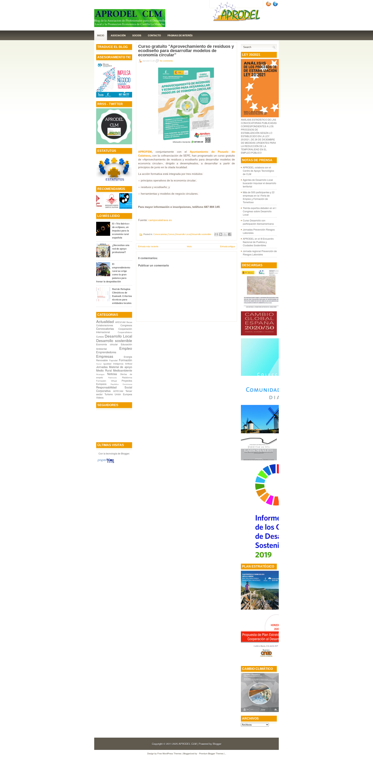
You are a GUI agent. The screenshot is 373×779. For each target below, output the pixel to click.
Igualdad (107, 363)
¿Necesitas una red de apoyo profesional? (120, 248)
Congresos (126, 325)
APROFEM (145, 151)
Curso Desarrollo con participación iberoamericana (258, 222)
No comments (166, 61)
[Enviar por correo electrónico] (216, 234)
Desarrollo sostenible (114, 340)
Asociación (118, 35)
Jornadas (102, 367)
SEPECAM (118, 391)
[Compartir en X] (225, 234)
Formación (125, 360)
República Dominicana (121, 384)
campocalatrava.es (160, 220)
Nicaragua (100, 374)
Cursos (100, 336)
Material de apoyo (120, 367)
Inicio (100, 35)
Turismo (109, 394)
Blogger (125, 453)
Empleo (125, 348)
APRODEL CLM (188, 744)
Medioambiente (122, 370)
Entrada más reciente (148, 246)
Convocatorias (105, 328)
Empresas (104, 356)
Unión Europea (123, 394)
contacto (154, 35)
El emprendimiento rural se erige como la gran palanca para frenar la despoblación (113, 272)
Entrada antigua (227, 246)
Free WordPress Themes (169, 753)
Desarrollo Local (118, 336)
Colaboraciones (104, 325)
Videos (100, 397)
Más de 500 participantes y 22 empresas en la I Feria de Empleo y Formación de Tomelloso (259, 197)
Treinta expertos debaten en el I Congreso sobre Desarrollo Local (259, 211)
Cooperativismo (125, 332)
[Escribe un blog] (221, 234)
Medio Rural (104, 370)
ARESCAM (120, 322)
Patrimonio (112, 377)
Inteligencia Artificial (122, 363)
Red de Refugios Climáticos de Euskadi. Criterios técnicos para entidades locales (122, 296)
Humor (99, 363)
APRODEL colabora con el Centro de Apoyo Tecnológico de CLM (258, 171)
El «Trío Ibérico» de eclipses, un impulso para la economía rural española (121, 230)
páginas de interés (180, 35)
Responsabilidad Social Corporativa (114, 389)
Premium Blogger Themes (211, 753)
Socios (136, 35)
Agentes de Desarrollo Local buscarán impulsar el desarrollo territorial (259, 183)
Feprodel (113, 360)
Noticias (112, 374)
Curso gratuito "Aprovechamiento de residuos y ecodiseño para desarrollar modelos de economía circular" (186, 50)
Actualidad (105, 321)
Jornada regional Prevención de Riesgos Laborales (260, 252)
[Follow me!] (276, 5)
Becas (129, 322)
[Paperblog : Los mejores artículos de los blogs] (105, 462)
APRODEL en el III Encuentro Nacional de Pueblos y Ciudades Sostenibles (258, 242)
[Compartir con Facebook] (230, 234)
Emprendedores (106, 352)
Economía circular (107, 344)
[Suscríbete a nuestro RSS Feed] (269, 5)
